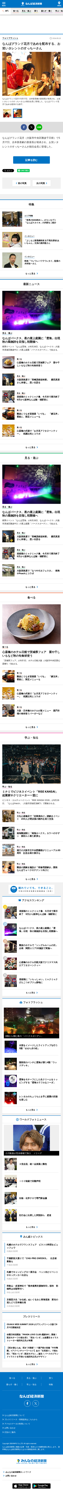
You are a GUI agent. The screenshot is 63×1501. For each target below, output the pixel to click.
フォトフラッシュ (10, 38)
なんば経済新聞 (31, 4)
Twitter (35, 1403)
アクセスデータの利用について (17, 1424)
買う (36, 11)
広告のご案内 (9, 1432)
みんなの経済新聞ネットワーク (31, 1461)
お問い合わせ (9, 1428)
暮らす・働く (46, 11)
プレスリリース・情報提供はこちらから (20, 1419)
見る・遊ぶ (26, 11)
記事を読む (31, 159)
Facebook (27, 1403)
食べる (16, 11)
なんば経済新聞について (14, 1415)
